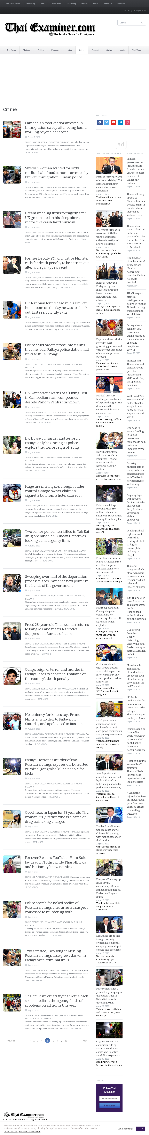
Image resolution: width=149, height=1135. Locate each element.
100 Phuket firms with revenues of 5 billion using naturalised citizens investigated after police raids (108, 237)
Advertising (30, 3)
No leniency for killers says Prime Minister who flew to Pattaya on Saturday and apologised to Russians (54, 719)
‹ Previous (10, 1040)
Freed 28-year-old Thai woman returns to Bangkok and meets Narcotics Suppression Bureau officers (57, 629)
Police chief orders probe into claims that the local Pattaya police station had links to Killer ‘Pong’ (57, 349)
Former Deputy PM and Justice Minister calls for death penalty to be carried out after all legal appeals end (57, 262)
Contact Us (107, 3)
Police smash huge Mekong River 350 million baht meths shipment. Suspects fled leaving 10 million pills (109, 512)
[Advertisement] (74, 80)
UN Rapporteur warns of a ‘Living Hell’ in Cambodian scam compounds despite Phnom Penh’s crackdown (56, 397)
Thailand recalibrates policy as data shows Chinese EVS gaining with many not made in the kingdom (108, 833)
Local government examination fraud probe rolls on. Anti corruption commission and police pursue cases (109, 727)
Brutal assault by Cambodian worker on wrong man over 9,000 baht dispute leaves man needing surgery (136, 739)
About (95, 3)
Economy (55, 50)
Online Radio (56, 3)
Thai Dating (71, 3)
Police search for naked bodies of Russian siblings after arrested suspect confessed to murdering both (56, 907)
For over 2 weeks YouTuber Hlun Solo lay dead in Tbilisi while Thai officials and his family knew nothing (55, 862)
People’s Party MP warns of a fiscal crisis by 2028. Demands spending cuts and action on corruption (109, 184)
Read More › (32, 152)
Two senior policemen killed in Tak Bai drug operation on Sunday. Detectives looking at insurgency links (57, 536)
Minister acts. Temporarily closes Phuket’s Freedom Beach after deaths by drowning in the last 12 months (135, 676)
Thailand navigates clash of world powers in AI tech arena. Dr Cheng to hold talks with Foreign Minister (136, 576)
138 (65, 1040)
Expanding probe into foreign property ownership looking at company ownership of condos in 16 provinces (108, 942)
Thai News (11, 50)
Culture (109, 50)
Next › (85, 1040)
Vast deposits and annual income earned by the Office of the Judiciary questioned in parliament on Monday (108, 780)
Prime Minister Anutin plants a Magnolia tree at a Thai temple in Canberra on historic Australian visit (108, 565)
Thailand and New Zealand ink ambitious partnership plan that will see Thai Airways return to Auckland (136, 236)
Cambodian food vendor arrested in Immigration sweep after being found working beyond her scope (56, 127)
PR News (121, 3)
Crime (81, 50)
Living (69, 50)
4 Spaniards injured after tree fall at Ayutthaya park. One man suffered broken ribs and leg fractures (136, 803)
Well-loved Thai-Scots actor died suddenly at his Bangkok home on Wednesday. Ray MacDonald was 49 (136, 406)
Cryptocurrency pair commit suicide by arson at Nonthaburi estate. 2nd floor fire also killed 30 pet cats (108, 1048)
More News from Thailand (63, 187)
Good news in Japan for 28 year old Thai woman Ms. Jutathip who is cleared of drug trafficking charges (57, 817)
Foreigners (37, 187)
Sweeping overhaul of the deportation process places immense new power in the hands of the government (56, 581)
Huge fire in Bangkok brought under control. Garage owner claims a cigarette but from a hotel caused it (54, 491)
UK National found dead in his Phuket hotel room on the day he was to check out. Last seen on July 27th (56, 307)
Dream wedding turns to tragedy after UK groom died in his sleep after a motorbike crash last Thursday (55, 217)
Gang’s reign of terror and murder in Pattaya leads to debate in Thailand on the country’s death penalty (56, 674)
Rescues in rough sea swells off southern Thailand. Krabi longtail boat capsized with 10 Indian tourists (136, 771)
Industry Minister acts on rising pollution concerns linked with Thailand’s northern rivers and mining (135, 474)
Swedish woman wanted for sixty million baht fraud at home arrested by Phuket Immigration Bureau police (56, 172)
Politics (41, 50)
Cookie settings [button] (125, 1128)
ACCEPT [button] (140, 1129)
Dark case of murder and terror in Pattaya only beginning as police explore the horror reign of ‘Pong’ (52, 442)
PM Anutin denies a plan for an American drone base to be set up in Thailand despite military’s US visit (136, 707)
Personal (95, 50)
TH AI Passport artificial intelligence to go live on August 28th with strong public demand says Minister (136, 304)
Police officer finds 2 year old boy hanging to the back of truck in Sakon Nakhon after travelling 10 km (109, 995)
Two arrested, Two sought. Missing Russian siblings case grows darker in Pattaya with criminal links (55, 955)
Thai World (136, 50)
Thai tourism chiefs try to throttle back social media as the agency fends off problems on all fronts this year (56, 1000)
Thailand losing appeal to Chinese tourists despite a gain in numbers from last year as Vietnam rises (136, 205)
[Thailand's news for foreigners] (50, 29)
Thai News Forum (13, 3)
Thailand (26, 50)
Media (122, 50)
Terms (43, 3)
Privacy (84, 3)
